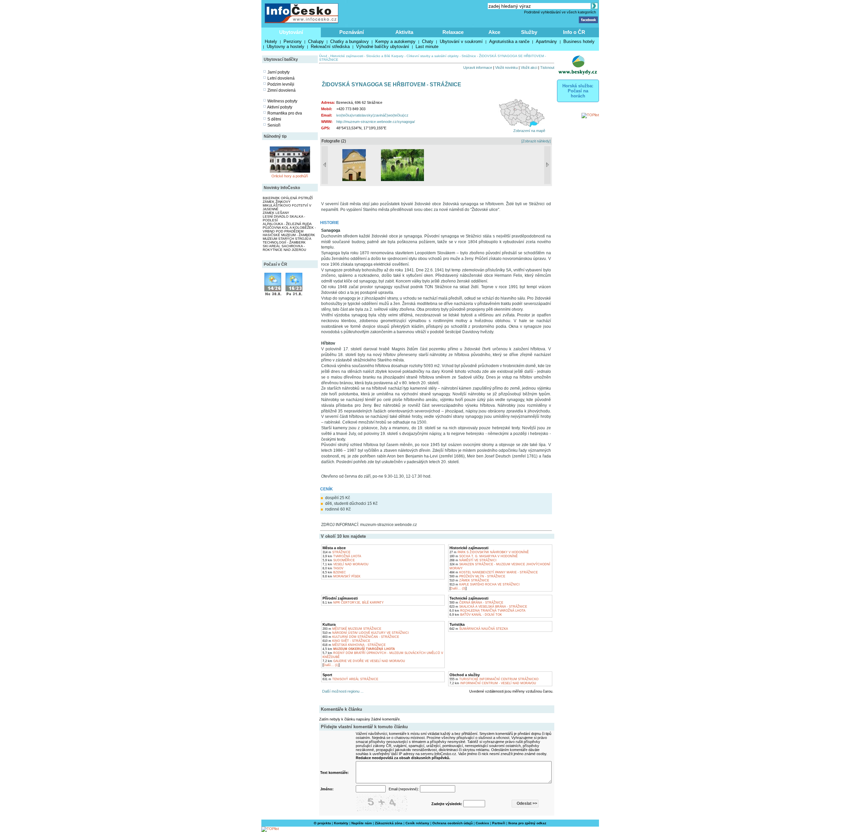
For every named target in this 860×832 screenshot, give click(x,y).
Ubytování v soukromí (461, 41)
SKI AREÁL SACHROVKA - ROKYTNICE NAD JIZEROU (284, 248)
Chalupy (316, 41)
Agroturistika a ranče (509, 41)
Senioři (274, 125)
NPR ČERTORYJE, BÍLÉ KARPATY (353, 602)
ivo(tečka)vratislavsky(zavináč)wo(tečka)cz (372, 115)
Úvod (323, 56)
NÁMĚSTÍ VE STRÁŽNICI (473, 560)
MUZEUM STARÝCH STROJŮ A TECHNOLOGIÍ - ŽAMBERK (287, 240)
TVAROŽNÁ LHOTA (341, 556)
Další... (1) (331, 665)
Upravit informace (477, 67)
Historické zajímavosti (346, 56)
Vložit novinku (506, 67)
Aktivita (404, 32)
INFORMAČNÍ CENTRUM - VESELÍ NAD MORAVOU (492, 683)
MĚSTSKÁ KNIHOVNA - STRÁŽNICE (354, 645)
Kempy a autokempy (395, 41)
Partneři (498, 823)
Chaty (427, 41)
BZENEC (334, 572)
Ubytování (291, 32)
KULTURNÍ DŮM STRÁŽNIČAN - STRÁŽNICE (360, 637)
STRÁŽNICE (336, 552)
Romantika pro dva (284, 113)
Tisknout (547, 67)
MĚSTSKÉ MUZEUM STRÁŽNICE (351, 628)
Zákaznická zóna (388, 823)
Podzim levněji (280, 84)
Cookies (482, 823)
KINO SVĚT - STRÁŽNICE (346, 641)
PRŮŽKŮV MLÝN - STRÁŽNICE (477, 576)
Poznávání (351, 32)
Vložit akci (529, 67)
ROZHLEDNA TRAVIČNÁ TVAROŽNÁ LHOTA (487, 610)
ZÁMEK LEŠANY (276, 213)
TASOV (332, 568)
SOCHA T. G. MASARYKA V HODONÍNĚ (483, 556)
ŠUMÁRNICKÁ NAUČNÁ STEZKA (478, 628)
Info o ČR (574, 32)
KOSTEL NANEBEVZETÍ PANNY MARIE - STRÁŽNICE (493, 572)
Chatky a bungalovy (349, 41)
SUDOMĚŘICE (338, 560)
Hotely (271, 41)
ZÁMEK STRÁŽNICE (469, 580)
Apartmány (546, 41)
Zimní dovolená (281, 90)
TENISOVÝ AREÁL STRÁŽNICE (350, 679)
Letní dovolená (281, 78)
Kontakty (341, 823)
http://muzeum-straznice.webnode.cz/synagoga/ (375, 122)
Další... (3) (458, 588)
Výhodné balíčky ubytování (382, 46)
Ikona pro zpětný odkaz (527, 823)
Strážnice (469, 56)
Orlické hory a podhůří (289, 176)
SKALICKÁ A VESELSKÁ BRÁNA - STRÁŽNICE (488, 606)
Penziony (293, 41)
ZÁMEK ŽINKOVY (277, 202)
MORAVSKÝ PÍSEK (341, 576)
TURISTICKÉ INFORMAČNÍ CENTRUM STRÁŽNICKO (494, 679)
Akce (494, 32)
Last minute (427, 46)
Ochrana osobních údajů (452, 823)
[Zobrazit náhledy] (536, 141)
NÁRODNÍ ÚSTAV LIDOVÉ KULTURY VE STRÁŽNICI (365, 632)
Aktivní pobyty (279, 107)
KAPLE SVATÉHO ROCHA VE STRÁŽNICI (484, 584)
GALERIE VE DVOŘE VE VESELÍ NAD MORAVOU (363, 661)
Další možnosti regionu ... (341, 691)
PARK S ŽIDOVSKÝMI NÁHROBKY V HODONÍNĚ (489, 552)
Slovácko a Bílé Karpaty (384, 56)
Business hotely (579, 41)
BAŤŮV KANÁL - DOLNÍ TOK (475, 614)
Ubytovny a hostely (285, 46)
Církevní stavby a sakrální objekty (432, 56)
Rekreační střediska (330, 46)
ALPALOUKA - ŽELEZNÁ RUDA (287, 224)
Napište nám (361, 823)
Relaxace (453, 32)
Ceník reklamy (417, 823)
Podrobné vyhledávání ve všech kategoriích (560, 12)
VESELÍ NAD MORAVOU (345, 564)
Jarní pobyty (278, 72)
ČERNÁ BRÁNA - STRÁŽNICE (476, 602)
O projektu (322, 823)
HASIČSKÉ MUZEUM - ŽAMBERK (289, 235)
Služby (529, 32)
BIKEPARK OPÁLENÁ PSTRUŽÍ (288, 198)
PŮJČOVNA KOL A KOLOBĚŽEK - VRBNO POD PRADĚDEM (289, 229)
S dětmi (274, 119)
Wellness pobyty (282, 101)
